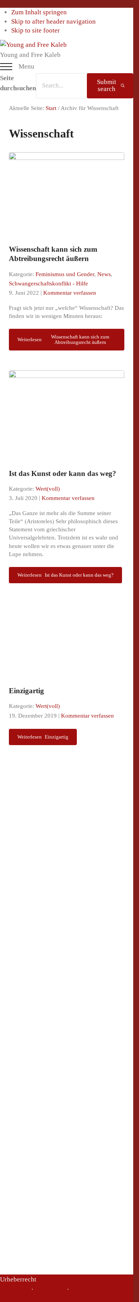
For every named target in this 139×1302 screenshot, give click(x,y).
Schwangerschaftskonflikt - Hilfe (48, 283)
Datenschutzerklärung (101, 1289)
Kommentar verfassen (69, 293)
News (104, 274)
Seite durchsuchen (18, 83)
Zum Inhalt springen (39, 12)
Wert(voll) (48, 489)
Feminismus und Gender (65, 274)
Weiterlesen (63, 339)
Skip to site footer (35, 30)
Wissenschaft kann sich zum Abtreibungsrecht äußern (53, 254)
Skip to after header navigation (53, 21)
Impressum (50, 1289)
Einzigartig (26, 691)
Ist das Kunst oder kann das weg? (62, 473)
